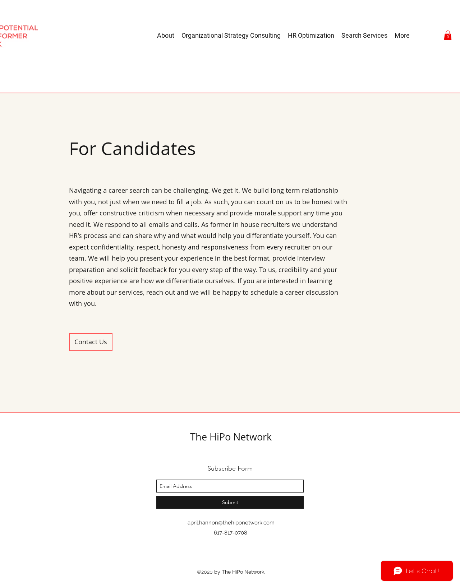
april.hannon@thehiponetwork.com (231, 522)
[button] (448, 35)
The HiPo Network (231, 436)
